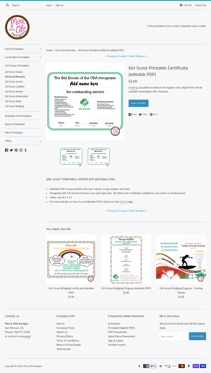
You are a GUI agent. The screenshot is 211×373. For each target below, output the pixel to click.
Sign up (59, 5)
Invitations (114, 323)
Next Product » (138, 56)
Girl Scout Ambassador (16, 96)
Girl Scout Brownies (15, 76)
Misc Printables (14, 132)
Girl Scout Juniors (14, 81)
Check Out (200, 5)
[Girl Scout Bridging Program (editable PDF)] (126, 259)
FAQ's (123, 201)
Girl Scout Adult (13, 101)
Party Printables (23, 48)
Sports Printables (15, 124)
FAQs (23, 140)
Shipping (133, 87)
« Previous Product (116, 56)
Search (60, 323)
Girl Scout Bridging (14, 106)
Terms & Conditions (68, 340)
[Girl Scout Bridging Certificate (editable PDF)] (71, 259)
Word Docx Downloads (121, 336)
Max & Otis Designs (32, 366)
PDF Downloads (117, 331)
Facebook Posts (66, 327)
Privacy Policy (65, 336)
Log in (49, 5)
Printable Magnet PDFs (121, 327)
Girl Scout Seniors (14, 91)
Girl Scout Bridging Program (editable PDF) (126, 288)
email (27, 336)
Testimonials (64, 348)
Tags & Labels (115, 340)
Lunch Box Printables (23, 57)
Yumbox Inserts (117, 344)
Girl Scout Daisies (14, 72)
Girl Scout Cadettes (15, 86)
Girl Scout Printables (23, 65)
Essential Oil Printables (18, 115)
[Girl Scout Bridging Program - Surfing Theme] (181, 259)
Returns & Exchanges (69, 344)
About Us (62, 331)
